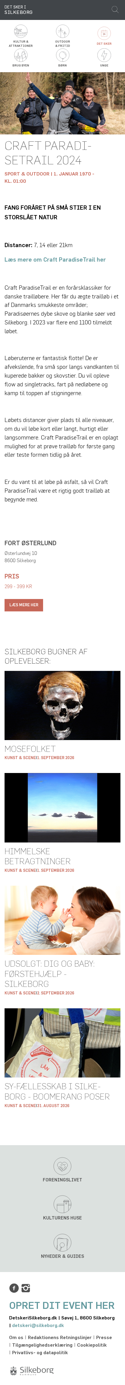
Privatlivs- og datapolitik (40, 1352)
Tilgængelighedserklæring (42, 1345)
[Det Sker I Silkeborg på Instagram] (26, 1288)
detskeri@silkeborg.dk (38, 1325)
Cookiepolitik (92, 1345)
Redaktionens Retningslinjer (60, 1337)
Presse (104, 1337)
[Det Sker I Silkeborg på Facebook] (14, 1288)
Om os (16, 1337)
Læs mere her (23, 605)
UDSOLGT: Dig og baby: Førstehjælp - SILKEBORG (50, 974)
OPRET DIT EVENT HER (62, 1306)
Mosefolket (30, 749)
